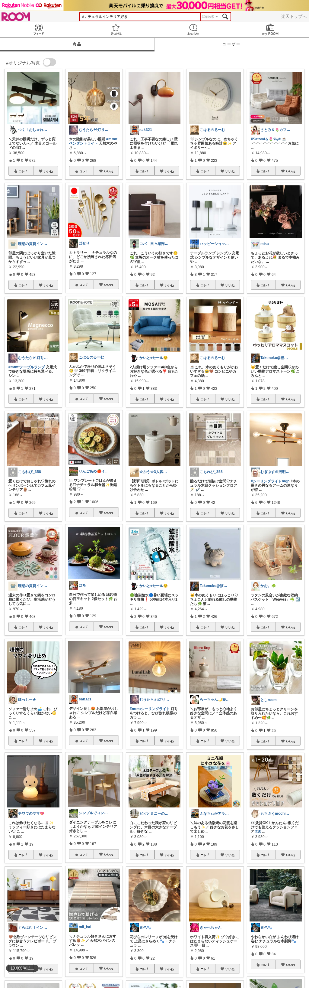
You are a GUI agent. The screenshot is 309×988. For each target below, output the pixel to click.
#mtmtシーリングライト (150, 709)
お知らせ (193, 29)
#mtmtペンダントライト (93, 141)
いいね (48, 171)
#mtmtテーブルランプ (26, 367)
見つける (115, 29)
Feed (38, 29)
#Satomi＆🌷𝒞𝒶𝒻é (266, 139)
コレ (22, 171)
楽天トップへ (294, 16)
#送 (258, 831)
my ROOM (270, 29)
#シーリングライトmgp (270, 481)
